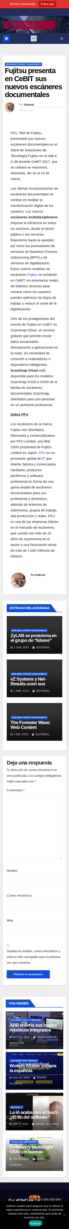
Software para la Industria (26, 1020)
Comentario (16, 790)
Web (10, 920)
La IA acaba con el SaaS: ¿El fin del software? (34, 1115)
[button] (62, 38)
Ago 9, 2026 (20, 1124)
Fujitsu (33, 275)
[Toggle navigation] (33, 38)
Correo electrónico (19, 895)
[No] (64, 1215)
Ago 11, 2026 (21, 1077)
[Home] (6, 38)
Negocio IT (16, 1107)
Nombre (12, 870)
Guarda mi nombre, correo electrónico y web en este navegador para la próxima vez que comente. (33, 957)
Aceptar (35, 1223)
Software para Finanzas (24, 1061)
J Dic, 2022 (20, 734)
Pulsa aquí (47, 4)
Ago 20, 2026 (21, 1037)
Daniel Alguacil (47, 1124)
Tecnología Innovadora (24, 1142)
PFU (42, 453)
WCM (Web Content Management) (23, 64)
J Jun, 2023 (21, 647)
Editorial (29, 104)
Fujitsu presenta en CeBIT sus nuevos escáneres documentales (33, 83)
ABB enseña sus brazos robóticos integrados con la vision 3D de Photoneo (33, 1032)
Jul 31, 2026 (21, 1159)
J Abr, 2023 (21, 691)
